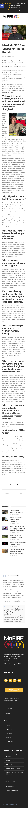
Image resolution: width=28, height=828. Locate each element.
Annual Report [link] (10, 733)
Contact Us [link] (9, 729)
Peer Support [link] (9, 764)
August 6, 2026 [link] (15, 539)
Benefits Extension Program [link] (13, 768)
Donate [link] (8, 713)
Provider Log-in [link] (15, 8)
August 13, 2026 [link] (15, 532)
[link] (2, 6)
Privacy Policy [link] (9, 741)
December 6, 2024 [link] (9, 56)
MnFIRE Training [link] (10, 760)
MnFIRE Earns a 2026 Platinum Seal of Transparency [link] (16, 519)
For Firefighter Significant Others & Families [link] (14, 773)
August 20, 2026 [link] (15, 514)
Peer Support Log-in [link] (15, 10)
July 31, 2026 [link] (14, 546)
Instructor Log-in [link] (15, 6)
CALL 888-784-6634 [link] (20, 3)
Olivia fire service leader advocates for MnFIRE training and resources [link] (17, 551)
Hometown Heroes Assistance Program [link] (12, 414)
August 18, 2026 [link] (15, 523)
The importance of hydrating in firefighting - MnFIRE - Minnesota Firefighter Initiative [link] (14, 611)
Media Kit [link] (8, 737)
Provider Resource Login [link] (12, 790)
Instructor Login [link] (10, 786)
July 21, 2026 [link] (14, 555)
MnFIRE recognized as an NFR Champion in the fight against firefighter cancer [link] (17, 528)
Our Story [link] (8, 725)
